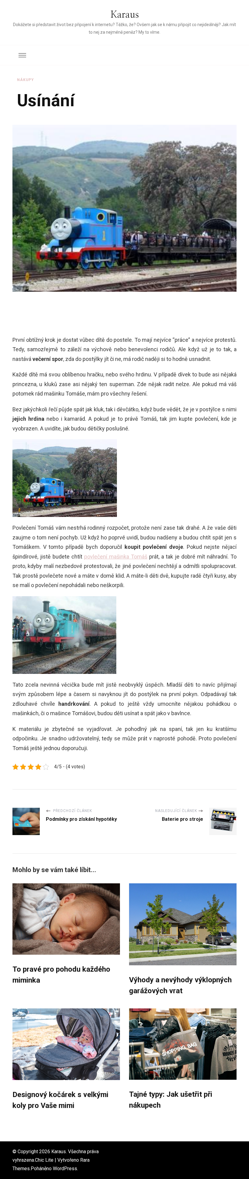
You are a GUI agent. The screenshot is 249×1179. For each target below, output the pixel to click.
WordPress (65, 1168)
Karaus (125, 14)
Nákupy (25, 80)
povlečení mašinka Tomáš (115, 556)
